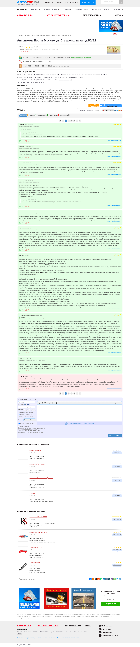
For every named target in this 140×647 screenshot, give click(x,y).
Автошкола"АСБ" (35, 562)
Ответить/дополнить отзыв (114, 140)
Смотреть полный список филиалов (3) (30, 82)
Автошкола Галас (35, 450)
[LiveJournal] (109, 579)
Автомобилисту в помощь (100, 9)
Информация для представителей (112, 105)
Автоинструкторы (56, 15)
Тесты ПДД (47, 2)
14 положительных (33, 49)
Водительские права (51, 9)
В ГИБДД (68, 632)
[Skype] (117, 579)
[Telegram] (120, 579)
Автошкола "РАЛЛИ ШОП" (38, 517)
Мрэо (88, 625)
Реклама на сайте (54, 638)
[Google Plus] (121, 110)
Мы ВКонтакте (106, 626)
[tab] (23, 115)
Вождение (27, 632)
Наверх (96, 110)
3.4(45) (36, 47)
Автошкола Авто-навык (37, 464)
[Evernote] (101, 579)
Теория (19, 632)
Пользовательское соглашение (70, 638)
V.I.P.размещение (95, 105)
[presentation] (23, 115)
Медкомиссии (91, 15)
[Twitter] (117, 110)
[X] (96, 579)
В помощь (85, 632)
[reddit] (98, 579)
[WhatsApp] (114, 579)
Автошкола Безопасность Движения (41, 478)
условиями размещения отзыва (34, 432)
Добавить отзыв (25, 52)
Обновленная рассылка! (111, 596)
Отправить (116, 435)
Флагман (32, 493)
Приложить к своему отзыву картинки (81, 423)
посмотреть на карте (78, 57)
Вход (115, 33)
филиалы (88, 57)
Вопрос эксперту (60, 2)
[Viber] (112, 579)
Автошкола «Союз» (36, 547)
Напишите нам (106, 632)
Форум (45, 638)
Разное (19, 633)
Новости (39, 638)
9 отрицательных (43, 49)
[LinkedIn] (104, 579)
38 (26, 49)
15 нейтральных (53, 49)
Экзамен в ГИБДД (81, 9)
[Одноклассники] (119, 110)
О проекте (75, 2)
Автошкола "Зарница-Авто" (38, 532)
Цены (69, 2)
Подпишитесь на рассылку (110, 635)
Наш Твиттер (106, 629)
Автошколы (34, 9)
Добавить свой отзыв (86, 110)
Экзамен (35, 632)
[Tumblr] (106, 579)
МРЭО (118, 15)
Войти (22, 404)
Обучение (66, 9)
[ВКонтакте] (115, 110)
